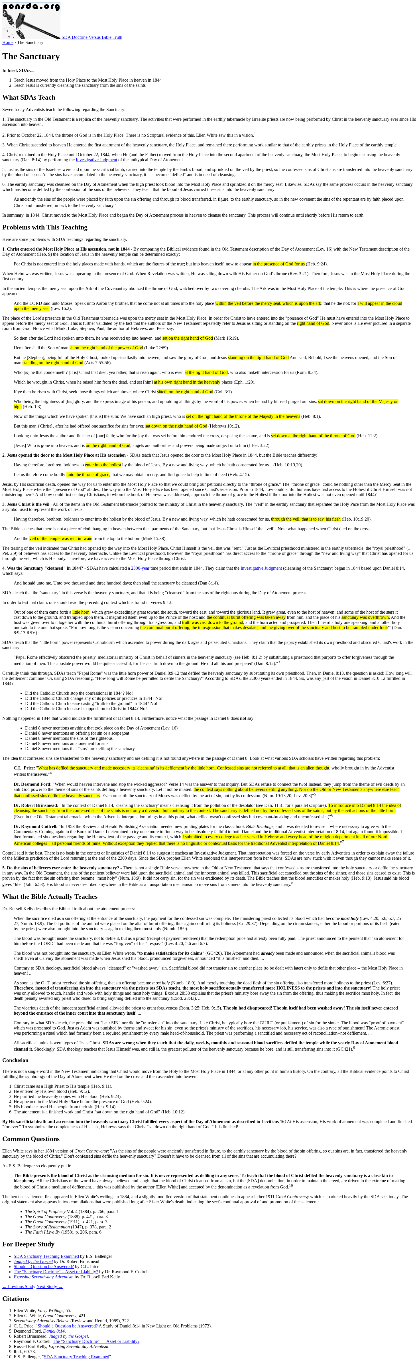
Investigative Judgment (96, 159)
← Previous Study (18, 1286)
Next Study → (49, 1286)
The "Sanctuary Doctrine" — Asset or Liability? (96, 1341)
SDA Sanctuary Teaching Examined (46, 1256)
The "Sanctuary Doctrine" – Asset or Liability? (56, 1271)
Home (7, 42)
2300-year (140, 568)
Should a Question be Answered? (44, 1266)
